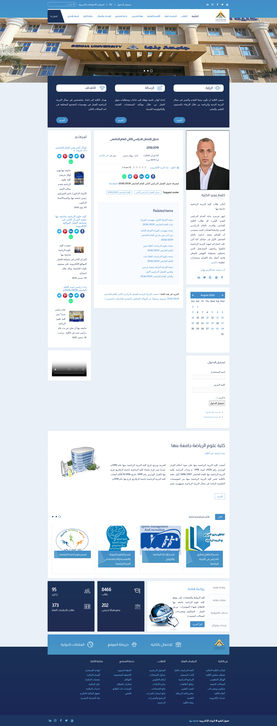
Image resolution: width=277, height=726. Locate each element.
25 (217, 328)
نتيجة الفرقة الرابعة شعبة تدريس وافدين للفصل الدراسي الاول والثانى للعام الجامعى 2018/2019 (157, 272)
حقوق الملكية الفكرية (90, 693)
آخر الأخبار (103, 155)
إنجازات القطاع (124, 684)
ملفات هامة (219, 600)
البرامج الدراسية (186, 679)
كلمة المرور (219, 384)
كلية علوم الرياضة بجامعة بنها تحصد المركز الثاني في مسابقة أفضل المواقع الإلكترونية (71, 221)
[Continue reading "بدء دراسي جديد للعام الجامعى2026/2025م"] (78, 316)
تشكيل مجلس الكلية (215, 674)
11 (217, 317)
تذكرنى (221, 397)
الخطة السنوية (124, 670)
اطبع (173, 167)
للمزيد (220, 496)
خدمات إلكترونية (217, 697)
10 (222, 317)
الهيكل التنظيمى (217, 679)
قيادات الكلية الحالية (215, 670)
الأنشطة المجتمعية (122, 674)
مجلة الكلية (188, 702)
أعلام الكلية (219, 693)
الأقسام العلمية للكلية (199, 517)
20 (207, 323)
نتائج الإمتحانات (158, 688)
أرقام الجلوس (158, 679)
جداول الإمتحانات (157, 674)
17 (222, 323)
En (110, 4)
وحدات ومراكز (219, 625)
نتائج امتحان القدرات (155, 693)
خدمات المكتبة (93, 688)
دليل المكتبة (94, 684)
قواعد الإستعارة (92, 670)
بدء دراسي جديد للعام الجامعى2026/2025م (75, 288)
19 (212, 323)
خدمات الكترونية (219, 612)
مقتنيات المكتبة (92, 679)
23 (193, 323)
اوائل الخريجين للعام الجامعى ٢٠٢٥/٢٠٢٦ (71, 149)
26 (212, 328)
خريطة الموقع (118, 644)
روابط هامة (219, 587)
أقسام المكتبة (93, 674)
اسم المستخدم (218, 371)
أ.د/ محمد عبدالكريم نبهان (213, 269)
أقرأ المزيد (197, 624)
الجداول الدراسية (157, 670)
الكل (220, 517)
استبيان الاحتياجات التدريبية (91, 4)
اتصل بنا (53, 16)
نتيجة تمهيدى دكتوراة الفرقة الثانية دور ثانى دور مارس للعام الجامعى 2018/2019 (157, 235)
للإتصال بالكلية (162, 644)
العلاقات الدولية (73, 644)
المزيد (179, 120)
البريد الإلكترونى (157, 167)
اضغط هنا (113, 183)
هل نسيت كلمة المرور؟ (213, 412)
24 (222, 328)
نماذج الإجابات (158, 684)
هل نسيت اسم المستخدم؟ (212, 417)
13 (207, 317)
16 (193, 317)
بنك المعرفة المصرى (90, 697)
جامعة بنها (194, 720)
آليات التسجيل (187, 674)
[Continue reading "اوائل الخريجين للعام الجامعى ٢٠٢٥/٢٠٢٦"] (80, 178)
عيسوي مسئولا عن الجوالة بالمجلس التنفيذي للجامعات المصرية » (135, 298)
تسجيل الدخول (124, 4)
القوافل (127, 679)
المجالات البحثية (217, 684)
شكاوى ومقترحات (216, 688)
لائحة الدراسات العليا (184, 670)
